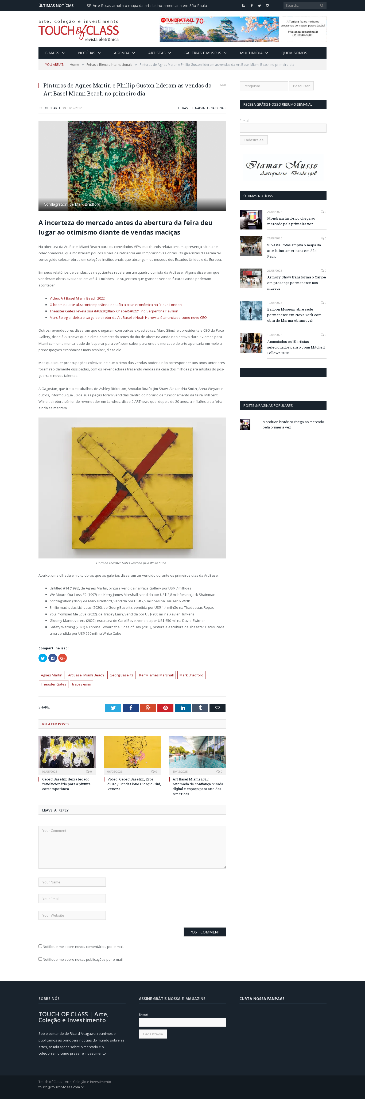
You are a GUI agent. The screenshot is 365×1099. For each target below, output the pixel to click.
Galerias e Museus (202, 52)
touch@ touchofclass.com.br (61, 1087)
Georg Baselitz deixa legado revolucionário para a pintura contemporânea (66, 784)
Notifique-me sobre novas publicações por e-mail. (83, 959)
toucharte (52, 108)
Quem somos (294, 52)
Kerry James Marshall (156, 675)
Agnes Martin (51, 675)
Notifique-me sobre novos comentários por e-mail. (83, 946)
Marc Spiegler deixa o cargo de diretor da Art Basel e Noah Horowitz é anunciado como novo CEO (128, 317)
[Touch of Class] (78, 29)
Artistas (157, 52)
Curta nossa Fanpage (262, 372)
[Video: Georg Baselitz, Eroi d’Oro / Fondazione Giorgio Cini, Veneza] (132, 754)
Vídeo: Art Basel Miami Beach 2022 (77, 298)
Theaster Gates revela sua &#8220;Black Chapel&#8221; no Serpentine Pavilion (114, 311)
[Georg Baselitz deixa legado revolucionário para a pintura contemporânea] (67, 754)
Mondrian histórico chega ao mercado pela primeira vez (291, 221)
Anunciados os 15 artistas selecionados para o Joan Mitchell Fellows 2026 (296, 347)
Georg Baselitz (121, 675)
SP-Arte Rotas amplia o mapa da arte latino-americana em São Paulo (147, 5)
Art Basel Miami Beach (86, 675)
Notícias (86, 52)
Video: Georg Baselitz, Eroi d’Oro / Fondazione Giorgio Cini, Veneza (134, 784)
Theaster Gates (53, 684)
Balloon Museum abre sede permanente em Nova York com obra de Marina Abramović (294, 315)
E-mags (52, 52)
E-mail (244, 120)
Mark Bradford (191, 675)
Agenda (122, 52)
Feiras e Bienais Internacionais (202, 108)
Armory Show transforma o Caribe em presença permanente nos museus (296, 283)
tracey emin (81, 684)
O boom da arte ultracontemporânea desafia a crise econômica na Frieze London (116, 304)
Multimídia (251, 52)
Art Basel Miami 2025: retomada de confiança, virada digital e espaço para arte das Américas (198, 786)
